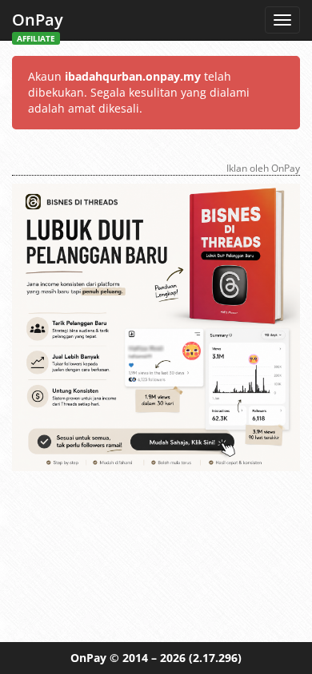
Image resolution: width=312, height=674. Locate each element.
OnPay (37, 24)
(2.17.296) (215, 657)
